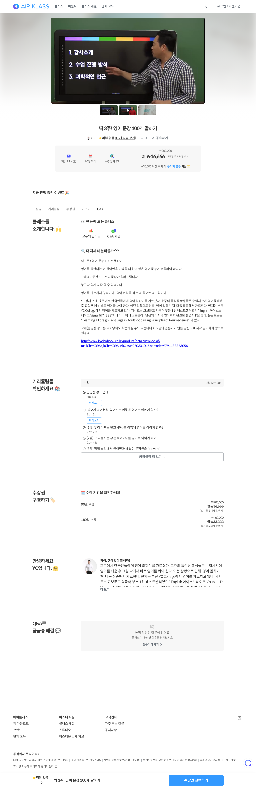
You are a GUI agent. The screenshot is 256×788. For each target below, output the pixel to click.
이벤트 (72, 6)
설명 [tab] (39, 209)
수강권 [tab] (70, 209)
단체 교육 (107, 6)
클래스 (58, 6)
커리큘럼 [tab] (54, 209)
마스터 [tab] (86, 209)
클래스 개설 (89, 6)
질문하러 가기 (151, 644)
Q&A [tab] (100, 209)
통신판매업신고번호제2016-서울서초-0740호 (170, 760)
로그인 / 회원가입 (229, 6)
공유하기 (162, 138)
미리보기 (94, 403)
